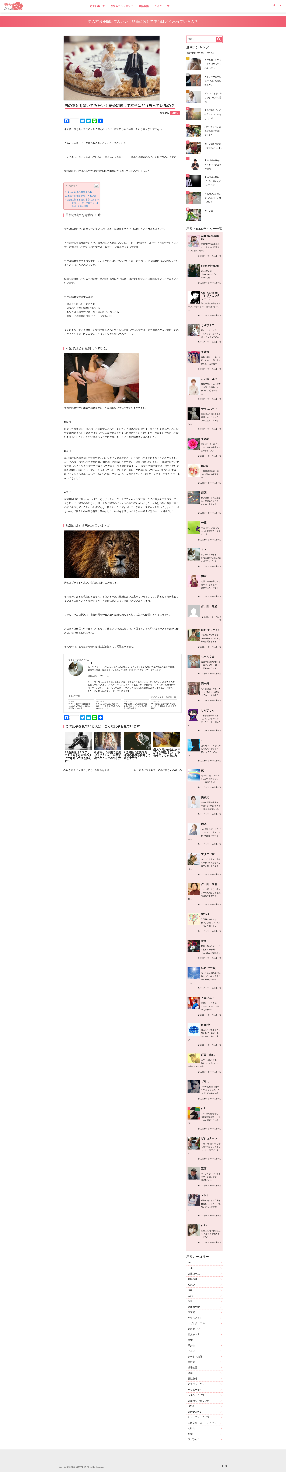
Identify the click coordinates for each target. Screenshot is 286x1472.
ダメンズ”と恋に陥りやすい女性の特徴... (213, 97)
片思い (191, 1284)
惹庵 (203, 941)
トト (203, 549)
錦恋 (203, 492)
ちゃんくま (207, 656)
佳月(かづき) (208, 967)
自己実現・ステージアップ (202, 1423)
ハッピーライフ (196, 1389)
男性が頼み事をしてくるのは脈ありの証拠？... (213, 164)
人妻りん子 (207, 997)
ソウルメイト (195, 1318)
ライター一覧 (162, 6)
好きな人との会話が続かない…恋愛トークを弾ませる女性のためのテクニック (108, 706)
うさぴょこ (207, 325)
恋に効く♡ (194, 1329)
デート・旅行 (195, 1356)
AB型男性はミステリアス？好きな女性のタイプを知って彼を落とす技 (78, 757)
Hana (204, 465)
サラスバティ (209, 408)
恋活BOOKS (194, 1411)
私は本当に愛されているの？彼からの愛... (156, 770)
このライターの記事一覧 (164, 697)
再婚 (190, 1340)
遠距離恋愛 (194, 1307)
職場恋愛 (192, 1367)
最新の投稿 (83, 206)
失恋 (190, 1295)
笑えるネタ (194, 1334)
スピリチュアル (196, 1323)
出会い (191, 1351)
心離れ (191, 1428)
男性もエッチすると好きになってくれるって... (213, 64)
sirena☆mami (210, 265)
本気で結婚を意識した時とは (82, 196)
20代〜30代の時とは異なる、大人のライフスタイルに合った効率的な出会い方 (80, 706)
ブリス (205, 1081)
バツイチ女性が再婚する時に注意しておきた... (213, 131)
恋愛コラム (194, 1273)
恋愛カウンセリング (122, 6)
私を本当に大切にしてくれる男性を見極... (88, 770)
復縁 (190, 1290)
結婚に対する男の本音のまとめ (83, 199)
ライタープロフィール (88, 203)
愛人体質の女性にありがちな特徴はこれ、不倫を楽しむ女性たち (166, 752)
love (190, 1262)
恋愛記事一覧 (97, 6)
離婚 (190, 1434)
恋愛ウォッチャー (197, 1384)
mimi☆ (205, 1024)
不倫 (190, 1268)
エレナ (205, 1195)
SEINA (205, 914)
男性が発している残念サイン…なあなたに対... (213, 114)
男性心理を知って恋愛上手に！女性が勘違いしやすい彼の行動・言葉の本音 (136, 706)
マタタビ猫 (207, 854)
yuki (203, 1108)
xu (202, 740)
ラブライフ (194, 1439)
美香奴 (205, 351)
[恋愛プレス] (39, 6)
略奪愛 (191, 1312)
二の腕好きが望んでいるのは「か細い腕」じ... (213, 198)
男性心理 (192, 1378)
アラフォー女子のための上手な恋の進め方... (213, 80)
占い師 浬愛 (209, 606)
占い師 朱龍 (209, 884)
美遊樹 (205, 438)
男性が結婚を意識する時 (79, 192)
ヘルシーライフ (196, 1395)
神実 (203, 576)
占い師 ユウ (209, 378)
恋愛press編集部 (210, 237)
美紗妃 (205, 797)
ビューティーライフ (198, 1417)
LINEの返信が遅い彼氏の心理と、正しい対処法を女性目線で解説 (163, 706)
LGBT (191, 1406)
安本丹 (205, 683)
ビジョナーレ (209, 1138)
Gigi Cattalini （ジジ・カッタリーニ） (210, 295)
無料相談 (192, 1279)
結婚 (190, 1373)
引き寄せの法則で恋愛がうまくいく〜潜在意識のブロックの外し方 (107, 755)
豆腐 (203, 1168)
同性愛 (191, 1362)
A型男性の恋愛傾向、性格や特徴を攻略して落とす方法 (137, 755)
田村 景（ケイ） (211, 629)
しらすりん (207, 710)
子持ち (191, 1345)
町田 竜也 (207, 1054)
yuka (204, 1225)
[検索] (219, 39)
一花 (203, 522)
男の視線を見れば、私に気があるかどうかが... (213, 181)
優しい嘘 (209, 211)
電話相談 (144, 6)
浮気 (190, 1301)
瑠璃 (203, 824)
